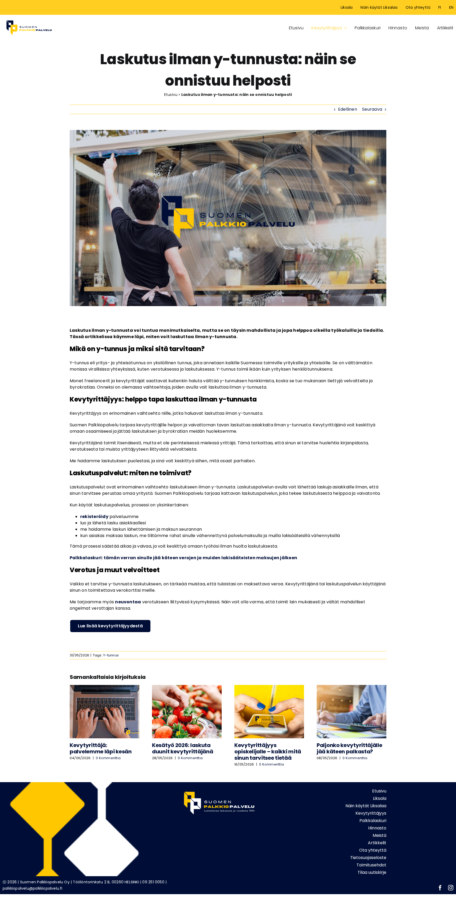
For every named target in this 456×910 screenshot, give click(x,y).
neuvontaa (128, 602)
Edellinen (347, 109)
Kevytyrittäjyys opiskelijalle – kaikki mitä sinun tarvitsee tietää (267, 751)
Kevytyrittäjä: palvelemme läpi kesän (101, 748)
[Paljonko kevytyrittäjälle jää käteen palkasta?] (351, 688)
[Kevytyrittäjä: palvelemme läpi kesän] (104, 688)
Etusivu (171, 94)
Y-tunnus (111, 655)
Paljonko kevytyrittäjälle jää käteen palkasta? (349, 748)
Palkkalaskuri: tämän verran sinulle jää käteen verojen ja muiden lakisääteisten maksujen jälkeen (183, 558)
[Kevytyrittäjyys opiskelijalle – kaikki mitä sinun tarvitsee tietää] (269, 688)
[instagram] (450, 887)
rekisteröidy (94, 517)
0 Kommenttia (108, 757)
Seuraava (372, 109)
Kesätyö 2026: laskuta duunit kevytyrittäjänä (182, 748)
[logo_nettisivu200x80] (29, 19)
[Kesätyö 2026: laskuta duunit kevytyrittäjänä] (187, 688)
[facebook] (440, 887)
